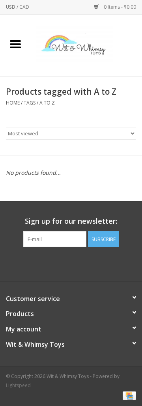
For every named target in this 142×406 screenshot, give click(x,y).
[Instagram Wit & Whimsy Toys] (78, 263)
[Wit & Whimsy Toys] (86, 45)
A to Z (47, 102)
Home (13, 102)
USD (11, 7)
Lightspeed (18, 385)
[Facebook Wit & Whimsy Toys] (64, 263)
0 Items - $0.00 (119, 7)
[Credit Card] (128, 395)
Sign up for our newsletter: (71, 221)
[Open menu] (15, 44)
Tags (30, 102)
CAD (24, 7)
